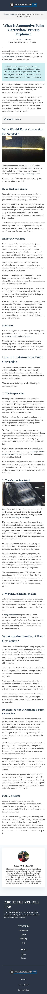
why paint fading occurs (30, 174)
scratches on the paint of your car (18, 336)
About (23, 954)
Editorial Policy (23, 990)
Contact (23, 958)
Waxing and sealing (10, 615)
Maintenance (23, 930)
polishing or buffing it (20, 517)
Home (6, 14)
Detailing (13, 14)
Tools (23, 943)
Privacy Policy (23, 985)
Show (17, 119)
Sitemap (23, 979)
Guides (23, 934)
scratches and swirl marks (12, 56)
